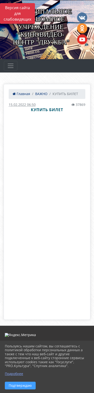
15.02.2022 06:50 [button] (22, 104)
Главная (23, 93)
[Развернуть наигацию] (10, 66)
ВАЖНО (41, 93)
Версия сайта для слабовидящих (17, 13)
